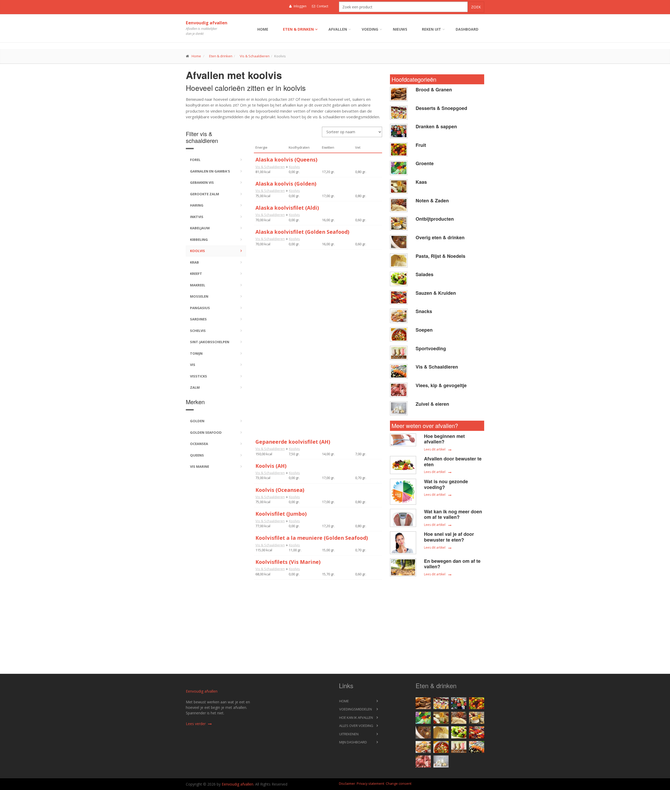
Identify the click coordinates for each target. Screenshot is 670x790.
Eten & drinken (298, 29)
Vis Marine (199, 466)
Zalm (195, 387)
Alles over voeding (356, 725)
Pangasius (200, 307)
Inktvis (196, 216)
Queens (197, 455)
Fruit (421, 145)
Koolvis (197, 250)
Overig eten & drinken (440, 237)
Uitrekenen (349, 734)
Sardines (198, 319)
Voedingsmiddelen (355, 709)
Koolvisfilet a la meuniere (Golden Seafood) (311, 537)
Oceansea (199, 443)
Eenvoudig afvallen (206, 23)
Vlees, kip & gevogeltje (441, 385)
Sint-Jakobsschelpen (209, 342)
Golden (197, 421)
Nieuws (400, 29)
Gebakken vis (202, 182)
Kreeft (196, 273)
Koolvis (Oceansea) (279, 489)
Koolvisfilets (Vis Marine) (288, 561)
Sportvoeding (431, 348)
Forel (195, 159)
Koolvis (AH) (271, 465)
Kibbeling (199, 239)
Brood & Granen (434, 89)
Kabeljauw (200, 228)
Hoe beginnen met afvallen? (444, 439)
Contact (322, 6)
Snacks (424, 311)
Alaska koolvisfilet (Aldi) (287, 207)
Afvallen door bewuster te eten (453, 461)
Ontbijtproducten (435, 218)
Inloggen (299, 6)
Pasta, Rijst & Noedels (440, 256)
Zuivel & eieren (432, 403)
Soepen (424, 329)
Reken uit (431, 29)
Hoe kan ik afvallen (356, 717)
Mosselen (199, 296)
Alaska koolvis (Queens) (286, 159)
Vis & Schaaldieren (255, 56)
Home (262, 29)
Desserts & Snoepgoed (441, 108)
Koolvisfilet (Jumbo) (281, 513)
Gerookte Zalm (204, 194)
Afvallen (337, 29)
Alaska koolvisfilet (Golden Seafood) (302, 231)
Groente (425, 163)
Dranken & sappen (436, 126)
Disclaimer (347, 783)
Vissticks (198, 376)
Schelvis (198, 330)
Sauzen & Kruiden (436, 293)
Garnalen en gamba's (210, 171)
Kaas (421, 182)
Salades (424, 274)
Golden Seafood (206, 432)
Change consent (398, 783)
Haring (196, 205)
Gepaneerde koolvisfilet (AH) (292, 441)
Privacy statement (370, 783)
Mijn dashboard (353, 742)
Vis (192, 364)
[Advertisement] (318, 286)
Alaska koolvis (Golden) (285, 183)
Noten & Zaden (432, 200)
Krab (194, 262)
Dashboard (467, 29)
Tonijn (196, 353)
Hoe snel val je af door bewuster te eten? (449, 537)
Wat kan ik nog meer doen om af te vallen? (453, 514)
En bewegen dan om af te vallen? (452, 564)
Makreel (197, 285)
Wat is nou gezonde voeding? (446, 484)
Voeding (370, 29)
